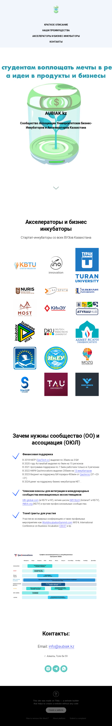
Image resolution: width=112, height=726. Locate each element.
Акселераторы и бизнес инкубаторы (56, 36)
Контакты (56, 41)
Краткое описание (56, 24)
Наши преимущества (56, 30)
